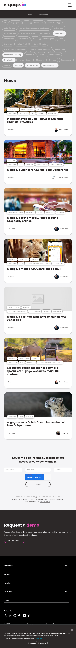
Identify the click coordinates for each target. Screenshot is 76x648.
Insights (7, 583)
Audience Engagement (40, 49)
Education (23, 39)
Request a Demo (14, 540)
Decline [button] (43, 643)
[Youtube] (25, 616)
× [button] (71, 630)
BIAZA (35, 39)
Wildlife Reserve (49, 65)
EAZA (61, 39)
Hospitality (9, 60)
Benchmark (60, 49)
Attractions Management (15, 49)
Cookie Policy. (39, 638)
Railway (52, 60)
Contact (8, 591)
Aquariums (59, 33)
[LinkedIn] (11, 616)
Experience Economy (12, 55)
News (10, 81)
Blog (30, 14)
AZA (44, 44)
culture (34, 44)
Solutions (8, 565)
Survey (7, 65)
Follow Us (8, 611)
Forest (41, 55)
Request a (21, 525)
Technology (45, 33)
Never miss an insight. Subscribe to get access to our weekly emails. (38, 459)
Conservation (10, 33)
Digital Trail (22, 44)
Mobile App (38, 23)
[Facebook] (20, 616)
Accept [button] (33, 643)
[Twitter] (6, 616)
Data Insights (48, 39)
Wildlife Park (9, 28)
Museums (40, 60)
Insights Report (25, 60)
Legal (6, 600)
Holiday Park (54, 55)
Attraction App (54, 23)
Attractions (9, 39)
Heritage (8, 44)
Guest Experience (28, 33)
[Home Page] (15, 4)
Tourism (18, 65)
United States (32, 65)
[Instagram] (15, 616)
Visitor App (58, 28)
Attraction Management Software (34, 28)
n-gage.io (15, 23)
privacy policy (45, 502)
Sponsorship (66, 60)
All (5, 23)
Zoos (27, 23)
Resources (43, 14)
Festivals (30, 55)
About (7, 574)
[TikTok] (30, 616)
